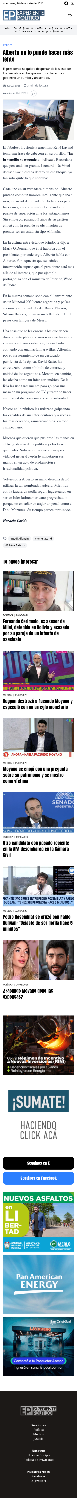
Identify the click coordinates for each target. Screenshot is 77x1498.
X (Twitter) (38, 1481)
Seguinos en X (38, 1163)
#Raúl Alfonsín (19, 538)
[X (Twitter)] (72, 3)
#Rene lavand (43, 538)
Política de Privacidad (39, 1460)
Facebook (38, 1476)
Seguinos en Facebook (38, 1178)
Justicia (39, 1439)
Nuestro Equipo (38, 1455)
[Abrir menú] (70, 16)
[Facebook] (66, 3)
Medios (7, 695)
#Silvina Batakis (15, 545)
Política (8, 45)
